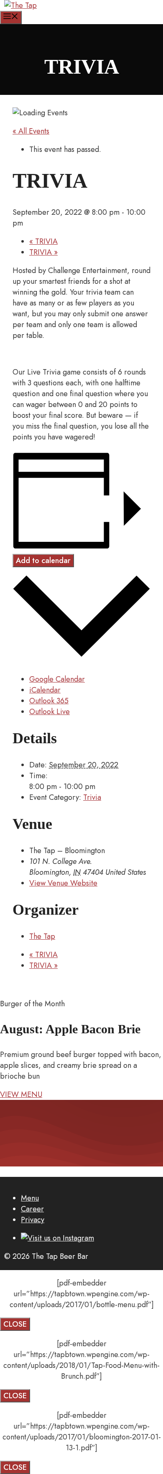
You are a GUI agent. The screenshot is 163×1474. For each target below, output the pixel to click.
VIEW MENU (21, 1094)
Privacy (32, 1219)
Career (32, 1209)
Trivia (92, 797)
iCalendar (45, 690)
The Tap (42, 936)
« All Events (31, 131)
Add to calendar (43, 560)
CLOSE (15, 1324)
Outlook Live (49, 711)
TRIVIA (43, 241)
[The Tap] (20, 5)
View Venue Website (63, 883)
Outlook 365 (49, 700)
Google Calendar (57, 679)
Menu (30, 1198)
